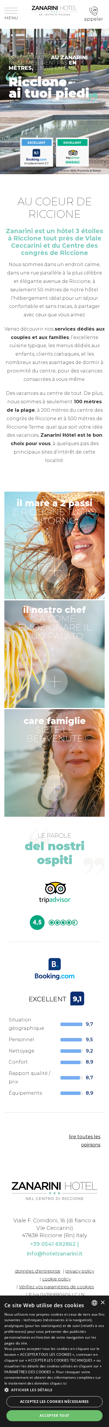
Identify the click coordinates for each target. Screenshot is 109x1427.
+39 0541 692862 (53, 1244)
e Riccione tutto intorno (54, 512)
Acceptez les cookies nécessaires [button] (54, 1401)
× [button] (102, 1303)
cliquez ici (58, 1383)
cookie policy (56, 1279)
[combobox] (94, 1303)
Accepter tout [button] (54, 1415)
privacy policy (79, 1271)
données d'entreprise (37, 1271)
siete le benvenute (55, 730)
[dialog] (54, 1361)
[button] (54, 1390)
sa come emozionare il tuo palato (54, 623)
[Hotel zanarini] (55, 9)
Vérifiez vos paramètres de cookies (56, 1286)
